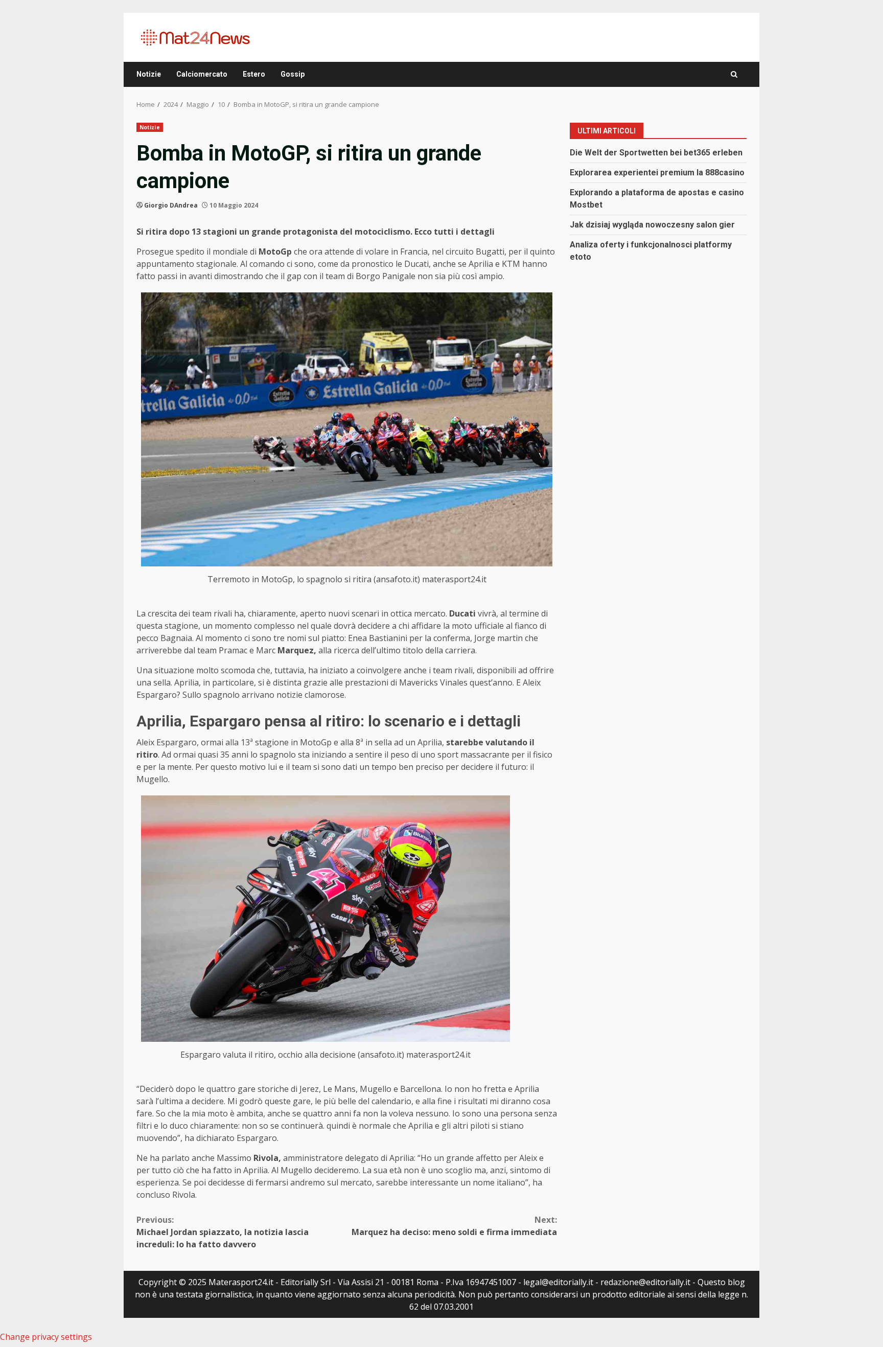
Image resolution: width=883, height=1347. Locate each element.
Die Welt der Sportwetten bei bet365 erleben (656, 152)
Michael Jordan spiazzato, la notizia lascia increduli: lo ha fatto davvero (222, 1232)
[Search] (734, 74)
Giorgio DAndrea (171, 205)
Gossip (293, 74)
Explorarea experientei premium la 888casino (657, 172)
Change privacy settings (46, 1336)
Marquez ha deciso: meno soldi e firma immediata (454, 1226)
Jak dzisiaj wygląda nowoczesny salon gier (652, 224)
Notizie (148, 74)
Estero (254, 74)
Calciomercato (201, 74)
